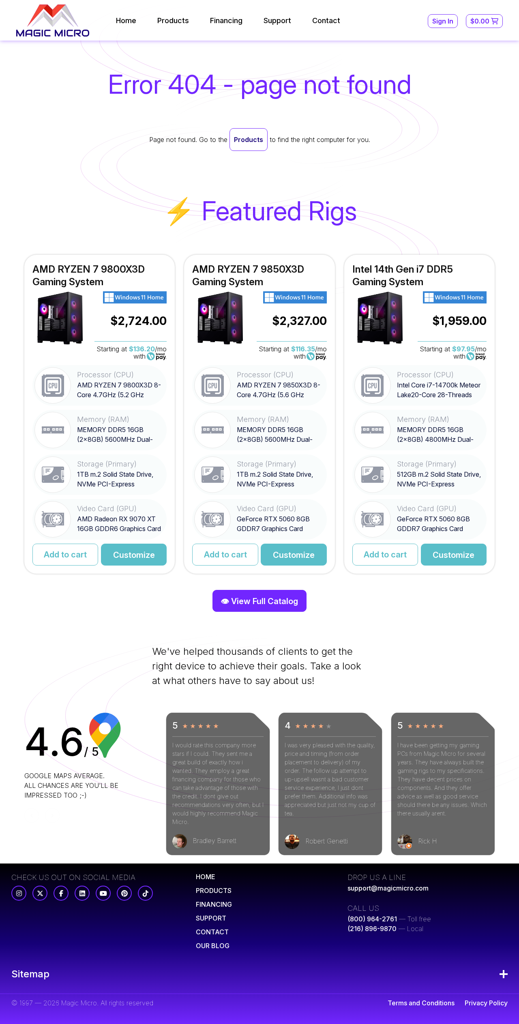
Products (248, 140)
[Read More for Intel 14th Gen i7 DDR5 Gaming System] (419, 414)
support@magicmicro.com (388, 888)
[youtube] (103, 893)
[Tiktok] (145, 893)
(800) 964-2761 (372, 919)
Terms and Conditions (421, 1003)
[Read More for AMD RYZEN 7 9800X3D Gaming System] (99, 414)
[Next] (52, 815)
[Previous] (31, 815)
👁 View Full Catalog (259, 601)
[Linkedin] (82, 893)
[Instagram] (18, 893)
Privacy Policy (486, 1003)
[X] (39, 893)
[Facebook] (61, 893)
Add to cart (65, 554)
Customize (134, 555)
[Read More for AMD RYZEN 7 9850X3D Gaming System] (259, 414)
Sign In (442, 21)
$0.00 (480, 21)
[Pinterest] (124, 893)
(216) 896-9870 (372, 929)
